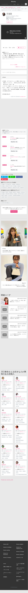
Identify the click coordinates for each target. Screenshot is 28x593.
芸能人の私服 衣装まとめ (10, 7)
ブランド (22, 4)
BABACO (12, 166)
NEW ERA (4, 437)
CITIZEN (21, 458)
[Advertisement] (14, 114)
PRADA (3, 454)
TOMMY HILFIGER (5, 456)
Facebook (19, 176)
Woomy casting (6, 550)
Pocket (5, 179)
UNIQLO (3, 402)
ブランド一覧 (6, 569)
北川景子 (18, 448)
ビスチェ (12, 136)
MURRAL (3, 419)
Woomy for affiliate (7, 547)
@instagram (18, 576)
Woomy (13, 1)
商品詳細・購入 (14, 141)
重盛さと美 (4, 429)
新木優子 (18, 380)
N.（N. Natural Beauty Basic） (21, 474)
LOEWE (7, 402)
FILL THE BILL (22, 422)
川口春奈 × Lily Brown (21, 192)
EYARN (10, 437)
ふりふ (17, 422)
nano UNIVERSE (19, 437)
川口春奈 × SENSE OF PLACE (6, 186)
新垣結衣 (18, 412)
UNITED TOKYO (4, 197)
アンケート (14, 211)
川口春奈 (18, 7)
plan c (3, 458)
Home (4, 563)
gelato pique (18, 438)
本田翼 (17, 429)
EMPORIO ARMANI (16, 195)
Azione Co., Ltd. (19, 557)
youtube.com (22, 96)
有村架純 (4, 412)
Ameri (19, 386)
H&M (22, 419)
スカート (12, 146)
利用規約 (5, 576)
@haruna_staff (11, 17)
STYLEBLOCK (13, 138)
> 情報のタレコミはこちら (20, 66)
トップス (12, 164)
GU (10, 402)
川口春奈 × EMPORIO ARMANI (7, 193)
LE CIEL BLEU (4, 388)
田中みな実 (18, 396)
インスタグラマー (5, 4)
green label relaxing (19, 440)
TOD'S (20, 471)
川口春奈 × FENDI (4, 192)
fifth (7, 437)
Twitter (5, 176)
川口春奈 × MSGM (12, 192)
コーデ (11, 4)
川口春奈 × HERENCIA (16, 184)
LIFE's (17, 472)
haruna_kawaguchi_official (13, 15)
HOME (2, 7)
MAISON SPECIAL (19, 420)
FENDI (2, 195)
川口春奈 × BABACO (17, 186)
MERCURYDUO (19, 402)
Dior (16, 390)
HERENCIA (12, 147)
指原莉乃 (4, 464)
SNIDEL (22, 386)
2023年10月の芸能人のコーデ (6, 202)
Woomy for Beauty (7, 557)
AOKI (5, 404)
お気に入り (9, 22)
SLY (16, 386)
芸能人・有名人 (16, 4)
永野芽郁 (4, 448)
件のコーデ (9, 399)
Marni (17, 454)
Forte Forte (4, 390)
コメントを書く (14, 64)
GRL (3, 404)
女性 (8, 19)
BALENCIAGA (4, 435)
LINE (12, 176)
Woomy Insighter (19, 544)
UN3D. (8, 390)
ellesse (6, 458)
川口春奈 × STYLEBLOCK (6, 184)
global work (18, 441)
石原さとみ (4, 380)
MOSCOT (10, 435)
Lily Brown (10, 195)
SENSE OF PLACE (14, 156)
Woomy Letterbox (20, 554)
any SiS (17, 406)
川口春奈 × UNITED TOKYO (19, 193)
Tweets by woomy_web (7, 480)
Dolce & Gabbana (22, 454)
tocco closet (21, 404)
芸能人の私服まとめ (7, 566)
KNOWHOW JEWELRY (20, 388)
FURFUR (8, 472)
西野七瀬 (18, 464)
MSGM (6, 195)
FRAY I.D (9, 388)
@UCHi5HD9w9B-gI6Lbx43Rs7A (14, 18)
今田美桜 (4, 396)
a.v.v (7, 419)
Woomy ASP (5, 544)
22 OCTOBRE (4, 420)
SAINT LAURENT (19, 456)
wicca (9, 420)
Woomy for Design (20, 551)
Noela (17, 404)
